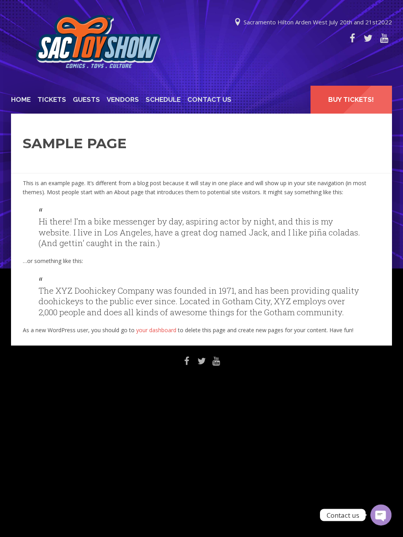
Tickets (51, 99)
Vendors (123, 99)
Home (21, 99)
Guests (86, 99)
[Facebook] (352, 38)
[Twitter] (368, 38)
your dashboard (156, 330)
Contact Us (209, 99)
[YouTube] (384, 38)
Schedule (163, 99)
